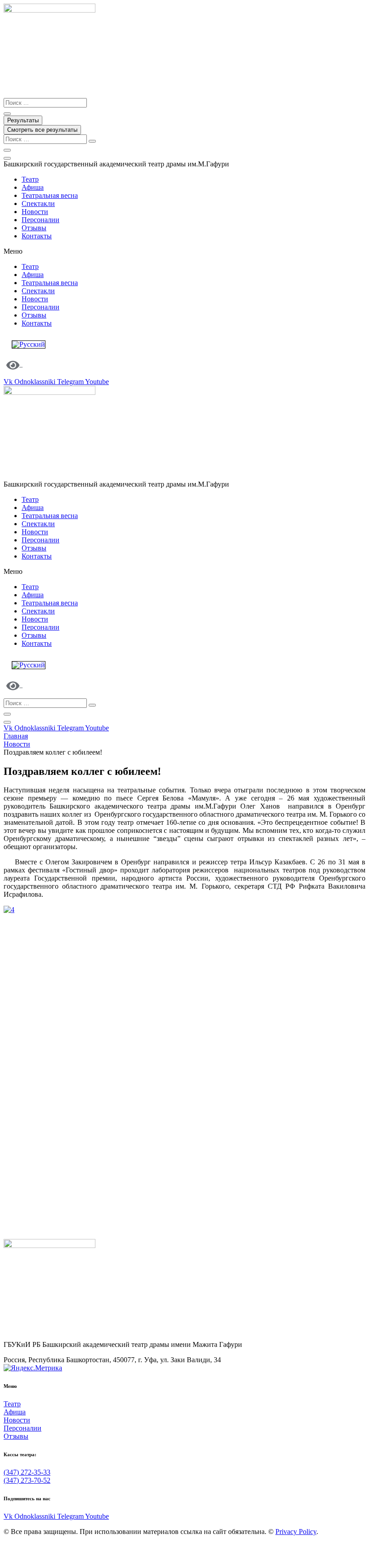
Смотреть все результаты (42, 129)
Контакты (37, 236)
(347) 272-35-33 (27, 1472)
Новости (35, 211)
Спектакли (38, 203)
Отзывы (34, 228)
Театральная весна (50, 195)
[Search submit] (7, 113)
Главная (16, 736)
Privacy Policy (295, 1531)
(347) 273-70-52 (27, 1480)
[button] (184, 251)
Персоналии (40, 220)
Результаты (23, 120)
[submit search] (92, 141)
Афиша (33, 187)
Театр (30, 179)
